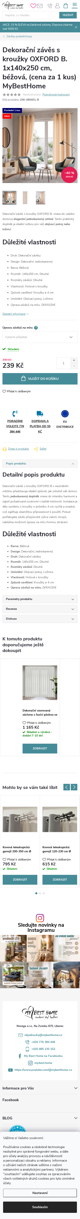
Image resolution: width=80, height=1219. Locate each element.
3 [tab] (44, 893)
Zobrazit (40, 748)
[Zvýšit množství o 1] (74, 360)
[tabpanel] (40, 707)
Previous (66, 787)
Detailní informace (13, 314)
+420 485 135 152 (43, 1049)
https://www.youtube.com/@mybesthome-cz (43, 1070)
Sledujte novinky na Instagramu (41, 928)
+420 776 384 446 (43, 1042)
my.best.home (43, 1063)
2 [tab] (40, 893)
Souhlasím (40, 1207)
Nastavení (40, 1193)
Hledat (68, 15)
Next (74, 787)
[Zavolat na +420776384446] (50, 5)
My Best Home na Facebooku (43, 1056)
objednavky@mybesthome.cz (43, 1035)
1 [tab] (36, 893)
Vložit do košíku (43, 379)
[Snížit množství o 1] (74, 366)
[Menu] (74, 5)
